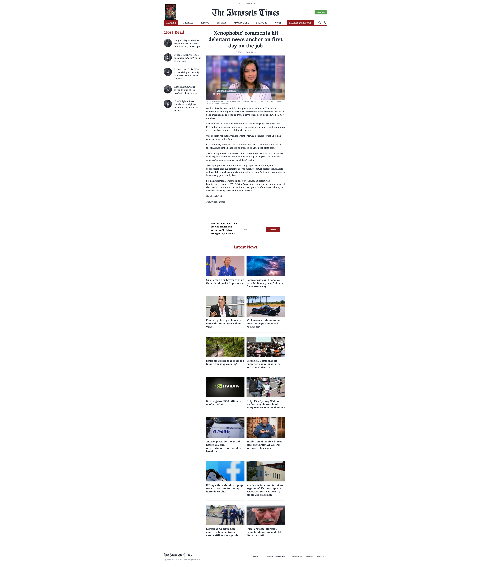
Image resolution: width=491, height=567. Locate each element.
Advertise (257, 556)
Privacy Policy (295, 556)
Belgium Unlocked (300, 23)
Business (221, 23)
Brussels (188, 23)
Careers (309, 556)
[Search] (319, 22)
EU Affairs (261, 23)
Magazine (171, 23)
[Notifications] (324, 22)
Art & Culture (241, 23)
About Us (321, 556)
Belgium (205, 23)
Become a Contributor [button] (275, 556)
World (278, 23)
